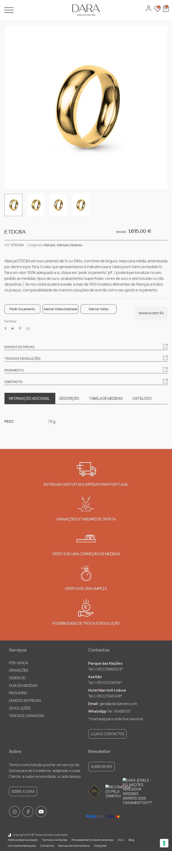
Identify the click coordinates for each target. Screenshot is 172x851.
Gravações (18, 670)
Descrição (69, 398)
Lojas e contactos (107, 733)
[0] (165, 11)
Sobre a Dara (23, 791)
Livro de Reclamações (22, 846)
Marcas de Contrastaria (74, 846)
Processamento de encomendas (93, 840)
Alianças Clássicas (69, 245)
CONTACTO (13, 382)
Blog (131, 840)
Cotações (100, 846)
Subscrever (101, 766)
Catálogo (142, 398)
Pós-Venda (18, 663)
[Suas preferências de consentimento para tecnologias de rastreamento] (164, 843)
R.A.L (121, 840)
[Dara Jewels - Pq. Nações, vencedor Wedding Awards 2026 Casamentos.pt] (137, 791)
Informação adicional (29, 398)
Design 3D (17, 678)
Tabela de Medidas (106, 398)
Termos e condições (54, 840)
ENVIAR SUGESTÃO (151, 313)
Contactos (47, 846)
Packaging (18, 693)
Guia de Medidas (23, 685)
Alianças (49, 245)
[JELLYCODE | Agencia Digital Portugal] (9, 835)
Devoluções (19, 708)
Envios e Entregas (25, 700)
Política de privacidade (22, 840)
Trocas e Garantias (26, 715)
